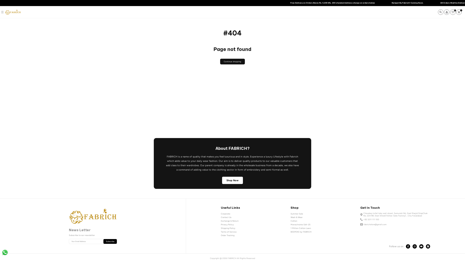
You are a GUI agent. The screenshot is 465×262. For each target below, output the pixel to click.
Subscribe (110, 241)
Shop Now (232, 180)
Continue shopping (232, 62)
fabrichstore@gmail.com (375, 224)
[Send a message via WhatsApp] (5, 252)
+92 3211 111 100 (371, 219)
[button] (440, 12)
